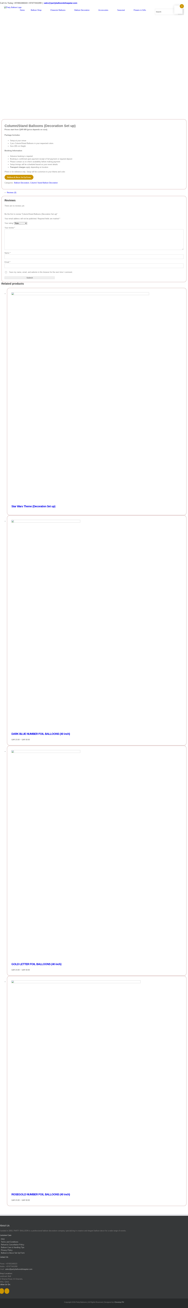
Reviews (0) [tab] (11, 193)
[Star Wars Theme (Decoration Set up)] (96, 397)
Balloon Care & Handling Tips (12, 1247)
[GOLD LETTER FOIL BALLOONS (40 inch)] (96, 855)
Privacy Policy (7, 1250)
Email (7, 262)
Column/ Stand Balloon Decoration (44, 183)
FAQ (3, 1239)
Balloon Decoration (21, 183)
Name (7, 253)
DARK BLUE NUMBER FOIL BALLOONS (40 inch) (40, 733)
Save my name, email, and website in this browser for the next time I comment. (41, 272)
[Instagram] (7, 1291)
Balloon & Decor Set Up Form (19, 177)
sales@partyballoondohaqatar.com (60, 3)
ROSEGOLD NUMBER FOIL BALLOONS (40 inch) (40, 1194)
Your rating (9, 223)
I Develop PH (119, 1302)
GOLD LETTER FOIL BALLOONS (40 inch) (36, 964)
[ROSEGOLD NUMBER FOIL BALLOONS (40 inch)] (96, 1085)
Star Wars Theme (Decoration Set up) (33, 506)
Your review (10, 228)
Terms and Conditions (9, 1242)
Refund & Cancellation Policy (12, 1245)
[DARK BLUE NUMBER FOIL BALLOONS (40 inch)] (96, 624)
